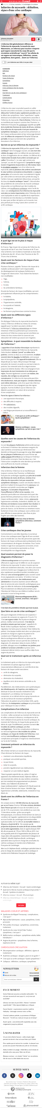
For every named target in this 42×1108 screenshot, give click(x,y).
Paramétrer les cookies (24, 1083)
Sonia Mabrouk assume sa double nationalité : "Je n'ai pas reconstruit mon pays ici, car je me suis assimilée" (20, 996)
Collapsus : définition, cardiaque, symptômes (19, 961)
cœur (11, 153)
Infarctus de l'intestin (10, 887)
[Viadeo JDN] (31, 1102)
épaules (17, 357)
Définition (6, 71)
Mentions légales (9, 1085)
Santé (6, 972)
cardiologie (23, 125)
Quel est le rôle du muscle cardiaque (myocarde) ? (21, 890)
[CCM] (11, 1094)
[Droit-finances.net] (31, 1098)
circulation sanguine (10, 167)
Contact (20, 1082)
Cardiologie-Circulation (30, 4)
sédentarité (33, 499)
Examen (5, 90)
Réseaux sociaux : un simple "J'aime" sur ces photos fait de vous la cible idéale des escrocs (20, 1057)
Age (4, 73)
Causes (5, 83)
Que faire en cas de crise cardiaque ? (15, 93)
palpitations (11, 404)
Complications (7, 98)
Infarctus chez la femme (10, 85)
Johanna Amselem (7, 38)
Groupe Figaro (19, 1085)
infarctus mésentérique (20, 328)
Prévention (6, 100)
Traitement (6, 95)
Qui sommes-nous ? (11, 1082)
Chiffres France (7, 102)
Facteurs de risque (9, 76)
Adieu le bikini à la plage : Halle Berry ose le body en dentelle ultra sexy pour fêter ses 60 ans (20, 1051)
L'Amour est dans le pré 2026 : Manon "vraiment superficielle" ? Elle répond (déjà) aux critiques (19, 1004)
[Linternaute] (11, 1098)
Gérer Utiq (35, 1083)
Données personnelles (11, 1083)
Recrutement (32, 1082)
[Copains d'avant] (11, 1102)
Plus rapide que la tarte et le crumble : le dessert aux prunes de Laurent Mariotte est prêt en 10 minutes (21, 1045)
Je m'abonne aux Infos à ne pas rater (20, 62)
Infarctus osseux (9, 895)
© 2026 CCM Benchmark (31, 1085)
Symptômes (6, 80)
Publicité (25, 1082)
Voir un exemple (34, 973)
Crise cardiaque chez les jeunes (13, 88)
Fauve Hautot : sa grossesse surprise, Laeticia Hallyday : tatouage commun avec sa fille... (18, 1010)
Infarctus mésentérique (11, 898)
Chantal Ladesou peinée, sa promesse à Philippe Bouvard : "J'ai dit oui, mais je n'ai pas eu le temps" (20, 1017)
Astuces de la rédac (10, 975)
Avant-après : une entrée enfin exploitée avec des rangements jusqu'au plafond (20, 1023)
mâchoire (32, 485)
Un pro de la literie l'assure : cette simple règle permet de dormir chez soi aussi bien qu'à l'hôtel (19, 1038)
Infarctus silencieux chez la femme (15, 903)
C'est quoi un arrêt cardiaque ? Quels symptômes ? (21, 959)
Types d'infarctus (8, 78)
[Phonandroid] (31, 1105)
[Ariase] (11, 1106)
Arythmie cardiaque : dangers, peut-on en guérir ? (21, 956)
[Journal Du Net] (31, 1094)
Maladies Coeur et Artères (15, 911)
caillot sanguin (6, 457)
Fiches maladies (16, 4)
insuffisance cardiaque (18, 188)
